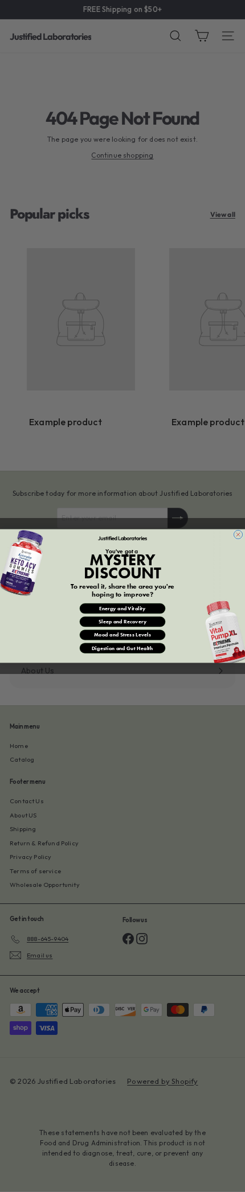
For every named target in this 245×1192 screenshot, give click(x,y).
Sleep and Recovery (122, 621)
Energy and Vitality (122, 608)
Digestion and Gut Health (122, 648)
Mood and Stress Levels (122, 634)
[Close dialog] (238, 534)
